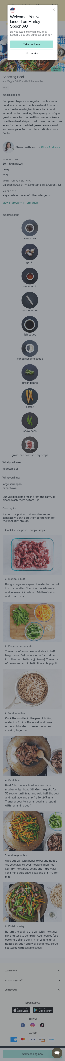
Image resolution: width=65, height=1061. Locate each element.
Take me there (31, 44)
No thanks (32, 53)
